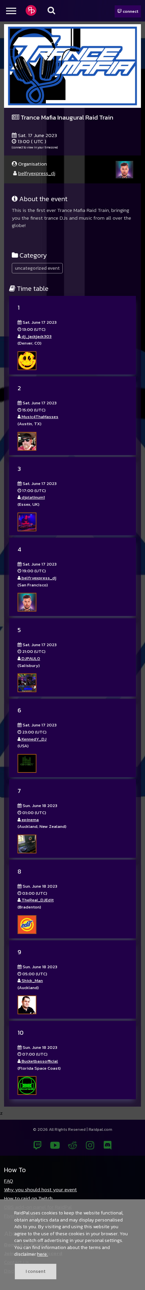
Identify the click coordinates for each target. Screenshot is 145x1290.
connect (130, 11)
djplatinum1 (33, 497)
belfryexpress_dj (36, 173)
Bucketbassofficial (39, 1061)
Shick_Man (32, 980)
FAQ (8, 1181)
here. (42, 1254)
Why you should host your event (40, 1189)
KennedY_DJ (34, 739)
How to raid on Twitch (28, 1198)
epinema (30, 819)
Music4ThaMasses (39, 416)
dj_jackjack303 (36, 336)
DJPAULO (30, 658)
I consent (36, 1271)
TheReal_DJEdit (37, 900)
